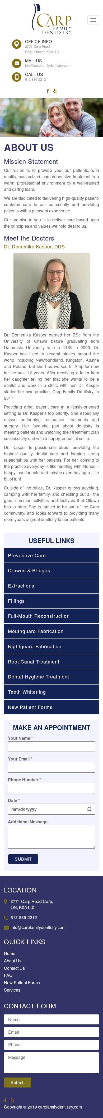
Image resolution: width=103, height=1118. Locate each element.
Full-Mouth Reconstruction (39, 615)
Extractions (21, 585)
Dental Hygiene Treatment (38, 676)
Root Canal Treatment (33, 661)
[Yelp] (55, 91)
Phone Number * (24, 780)
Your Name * (20, 738)
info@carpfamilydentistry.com (48, 65)
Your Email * (20, 759)
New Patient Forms (30, 706)
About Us (12, 961)
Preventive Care (27, 555)
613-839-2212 (35, 79)
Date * (14, 800)
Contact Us (14, 968)
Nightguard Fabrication (35, 646)
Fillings (16, 600)
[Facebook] (47, 91)
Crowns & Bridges (29, 570)
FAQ (8, 975)
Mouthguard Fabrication (36, 630)
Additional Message (28, 822)
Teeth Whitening (27, 691)
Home (9, 953)
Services (12, 990)
